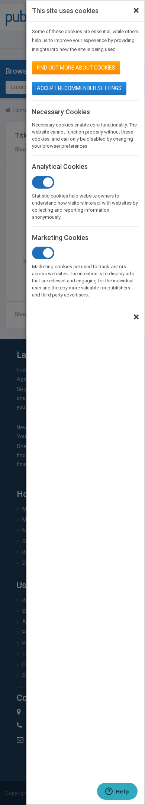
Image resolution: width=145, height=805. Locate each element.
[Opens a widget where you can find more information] (117, 792)
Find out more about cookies (76, 68)
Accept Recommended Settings (79, 88)
